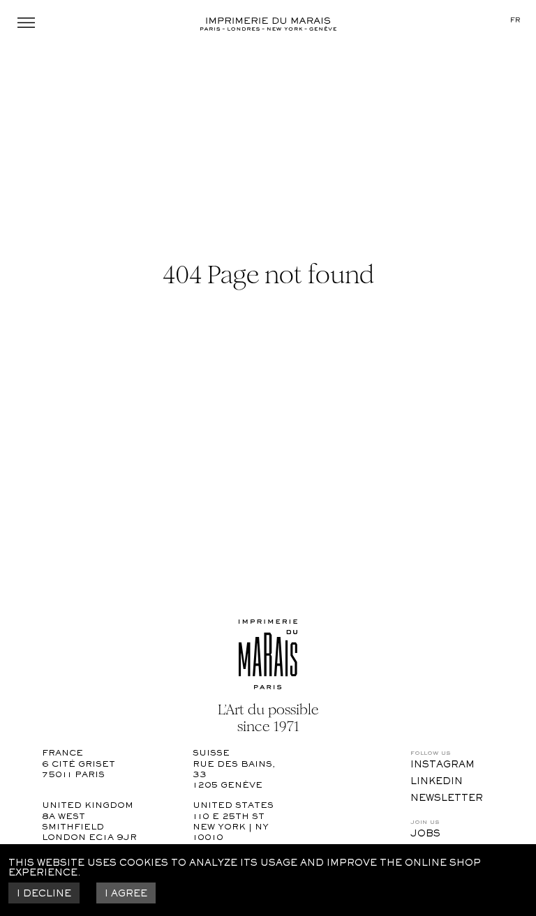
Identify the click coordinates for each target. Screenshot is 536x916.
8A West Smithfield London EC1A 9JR (89, 828)
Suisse (211, 754)
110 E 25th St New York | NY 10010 (232, 828)
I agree (126, 894)
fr (515, 20)
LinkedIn (436, 782)
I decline (44, 894)
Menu (26, 22)
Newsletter (446, 799)
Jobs (425, 834)
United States (233, 806)
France (62, 754)
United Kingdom (87, 806)
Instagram (442, 765)
